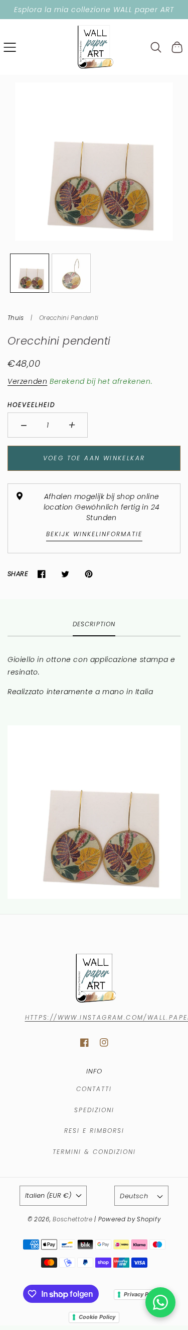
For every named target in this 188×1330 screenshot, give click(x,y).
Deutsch (134, 1196)
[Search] (156, 47)
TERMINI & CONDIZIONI (94, 1151)
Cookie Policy (97, 1316)
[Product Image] (94, 161)
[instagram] (104, 1042)
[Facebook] (41, 573)
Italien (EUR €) (48, 1195)
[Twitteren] (65, 573)
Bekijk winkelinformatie (94, 534)
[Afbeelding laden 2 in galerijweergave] (71, 273)
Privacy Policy (142, 1294)
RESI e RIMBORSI (94, 1130)
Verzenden (27, 381)
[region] (94, 9)
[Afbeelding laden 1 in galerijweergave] (29, 273)
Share (18, 573)
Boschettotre (73, 1219)
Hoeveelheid (31, 404)
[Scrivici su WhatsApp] (160, 1302)
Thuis (16, 317)
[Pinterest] (88, 573)
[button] (10, 47)
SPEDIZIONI (94, 1110)
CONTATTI (94, 1089)
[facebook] (84, 1042)
